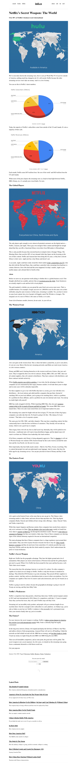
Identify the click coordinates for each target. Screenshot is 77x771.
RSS (40, 664)
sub (57, 3)
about (53, 3)
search (14, 3)
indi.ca (38, 3)
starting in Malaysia (24, 532)
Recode (43, 123)
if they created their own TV (55, 263)
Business (37, 654)
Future (42, 654)
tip (60, 3)
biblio (23, 3)
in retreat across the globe (47, 281)
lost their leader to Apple (58, 633)
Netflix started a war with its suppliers (25, 382)
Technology (47, 654)
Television (27, 654)
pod (63, 3)
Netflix (32, 654)
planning (58, 438)
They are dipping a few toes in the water (40, 529)
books (19, 3)
